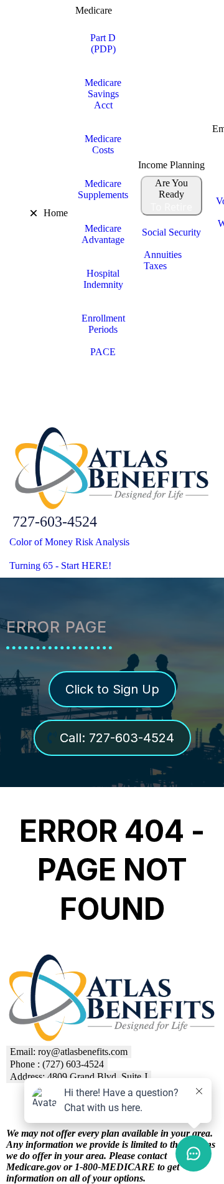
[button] (8, 213)
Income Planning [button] (171, 165)
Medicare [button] (93, 10)
